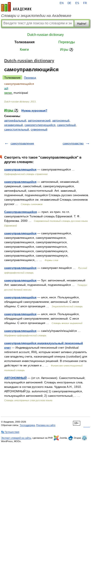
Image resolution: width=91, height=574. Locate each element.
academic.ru (16, 6)
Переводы (66, 42)
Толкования (24, 42)
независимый (13, 125)
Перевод (30, 77)
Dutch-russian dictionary (45, 34)
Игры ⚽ (66, 49)
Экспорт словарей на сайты (16, 438)
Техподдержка (27, 425)
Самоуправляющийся (20, 212)
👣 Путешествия (10, 432)
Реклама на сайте (45, 425)
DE (69, 3)
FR (85, 3)
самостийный (66, 125)
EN (61, 3)
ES (77, 3)
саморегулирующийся (40, 125)
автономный (60, 120)
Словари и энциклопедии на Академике (36, 16)
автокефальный (15, 120)
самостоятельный (16, 129)
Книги (24, 49)
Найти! (81, 23)
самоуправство (73, 143)
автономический (39, 120)
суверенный (39, 129)
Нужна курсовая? (34, 110)
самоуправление (22, 143)
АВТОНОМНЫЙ (15, 378)
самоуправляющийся (20, 169)
